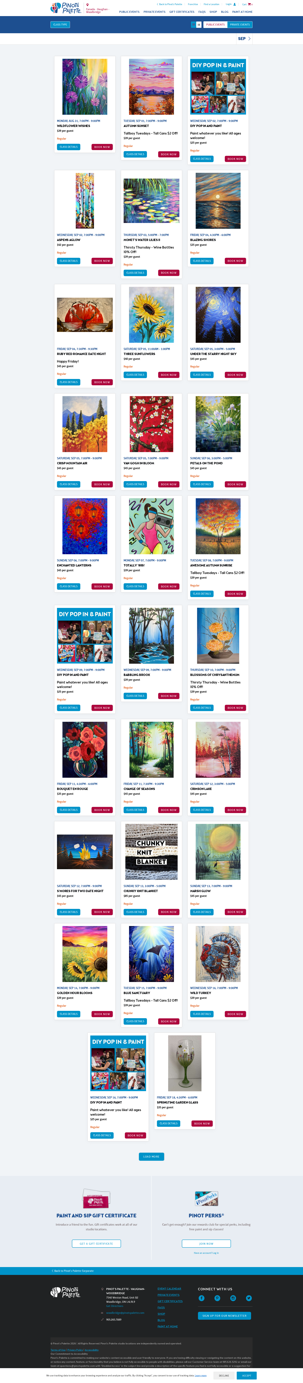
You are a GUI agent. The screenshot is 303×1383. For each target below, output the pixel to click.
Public (215, 24)
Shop (213, 12)
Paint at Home (242, 12)
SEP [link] (242, 39)
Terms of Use (58, 1350)
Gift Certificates (181, 12)
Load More (151, 1156)
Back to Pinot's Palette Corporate (74, 1270)
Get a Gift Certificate (96, 1243)
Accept (246, 1375)
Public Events (129, 12)
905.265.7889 (113, 1319)
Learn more (201, 1375)
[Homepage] (75, 1292)
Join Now (206, 1243)
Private (240, 24)
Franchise (193, 4)
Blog (224, 12)
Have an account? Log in (206, 1252)
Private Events (155, 12)
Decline (224, 1375)
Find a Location (211, 4)
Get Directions (114, 1306)
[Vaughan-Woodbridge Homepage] (66, 8)
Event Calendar (169, 1289)
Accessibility (92, 1350)
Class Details (69, 146)
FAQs (202, 12)
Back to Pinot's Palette (170, 4)
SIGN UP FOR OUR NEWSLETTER (225, 1315)
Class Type (60, 24)
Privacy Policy (75, 1350)
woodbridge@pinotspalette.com (125, 1312)
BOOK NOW (102, 147)
